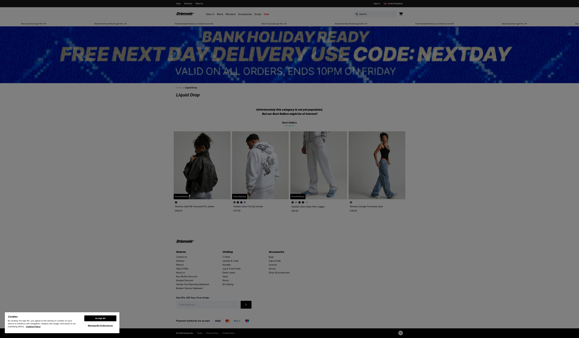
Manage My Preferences (100, 325)
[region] (62, 322)
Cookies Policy (33, 326)
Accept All (100, 318)
